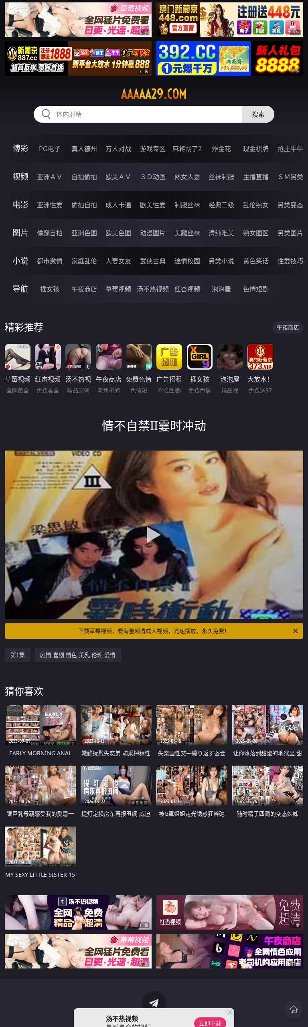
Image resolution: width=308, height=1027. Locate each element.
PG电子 (50, 148)
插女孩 (49, 289)
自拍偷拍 (84, 176)
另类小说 (221, 261)
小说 (20, 260)
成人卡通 (118, 204)
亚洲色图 (84, 232)
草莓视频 (118, 289)
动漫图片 (153, 232)
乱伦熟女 (256, 204)
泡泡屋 (221, 289)
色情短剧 (256, 289)
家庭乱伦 (84, 261)
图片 (20, 232)
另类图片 (290, 232)
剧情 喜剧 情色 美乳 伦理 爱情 (78, 655)
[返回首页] (293, 1009)
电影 (20, 204)
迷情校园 (187, 261)
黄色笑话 (256, 261)
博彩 (20, 148)
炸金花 (221, 148)
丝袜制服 (221, 176)
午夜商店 (84, 289)
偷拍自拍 (84, 204)
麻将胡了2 (187, 148)
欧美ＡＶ (118, 176)
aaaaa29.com (154, 94)
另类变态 (290, 204)
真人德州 (84, 148)
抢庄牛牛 (290, 148)
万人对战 (118, 148)
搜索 (258, 114)
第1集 (17, 655)
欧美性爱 (153, 204)
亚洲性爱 (50, 204)
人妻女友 (118, 261)
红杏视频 (187, 289)
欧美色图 (118, 232)
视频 (20, 176)
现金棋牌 (256, 148)
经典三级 (221, 204)
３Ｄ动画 (153, 176)
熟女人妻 (187, 176)
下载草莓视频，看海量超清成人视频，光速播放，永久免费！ (154, 631)
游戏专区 (153, 148)
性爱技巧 (290, 261)
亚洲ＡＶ (50, 176)
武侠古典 (153, 261)
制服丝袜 (187, 204)
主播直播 (256, 176)
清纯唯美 (221, 232)
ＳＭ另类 (290, 176)
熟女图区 (256, 232)
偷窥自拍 (50, 232)
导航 (20, 288)
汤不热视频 (153, 289)
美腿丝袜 (187, 232)
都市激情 (50, 261)
